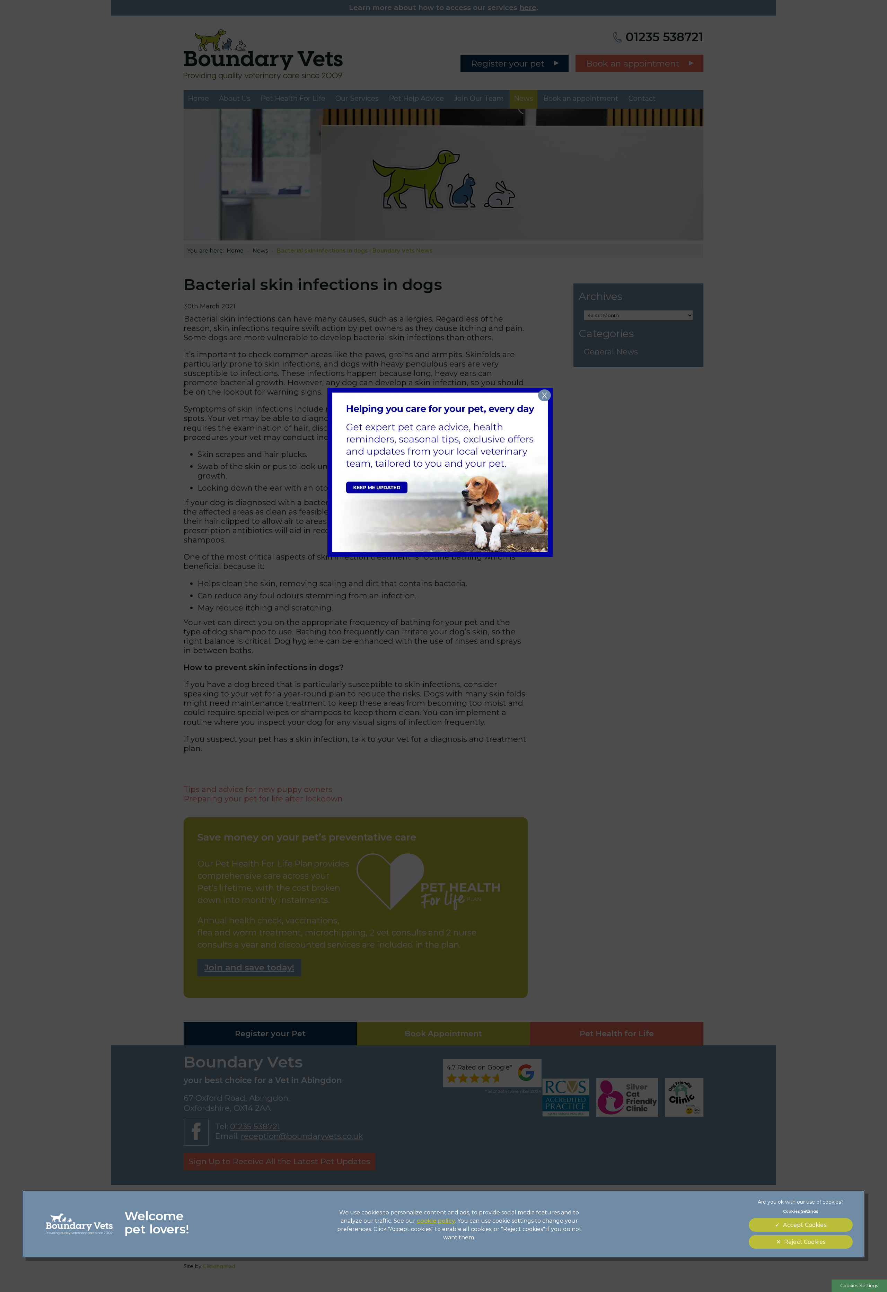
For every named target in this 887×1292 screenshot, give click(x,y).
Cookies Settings (859, 1285)
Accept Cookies (804, 1225)
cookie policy (436, 1221)
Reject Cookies (804, 1242)
